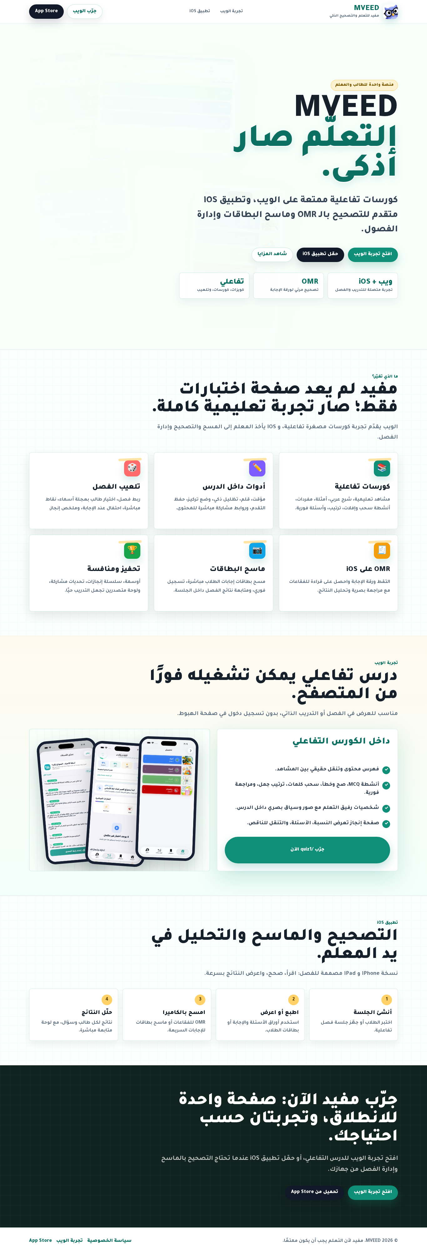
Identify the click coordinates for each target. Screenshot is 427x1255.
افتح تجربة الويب (373, 254)
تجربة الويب (231, 11)
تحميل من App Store (314, 1192)
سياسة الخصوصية (109, 1241)
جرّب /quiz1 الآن (307, 849)
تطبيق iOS (199, 11)
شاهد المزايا (272, 254)
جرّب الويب (85, 11)
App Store (46, 11)
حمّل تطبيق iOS (320, 254)
